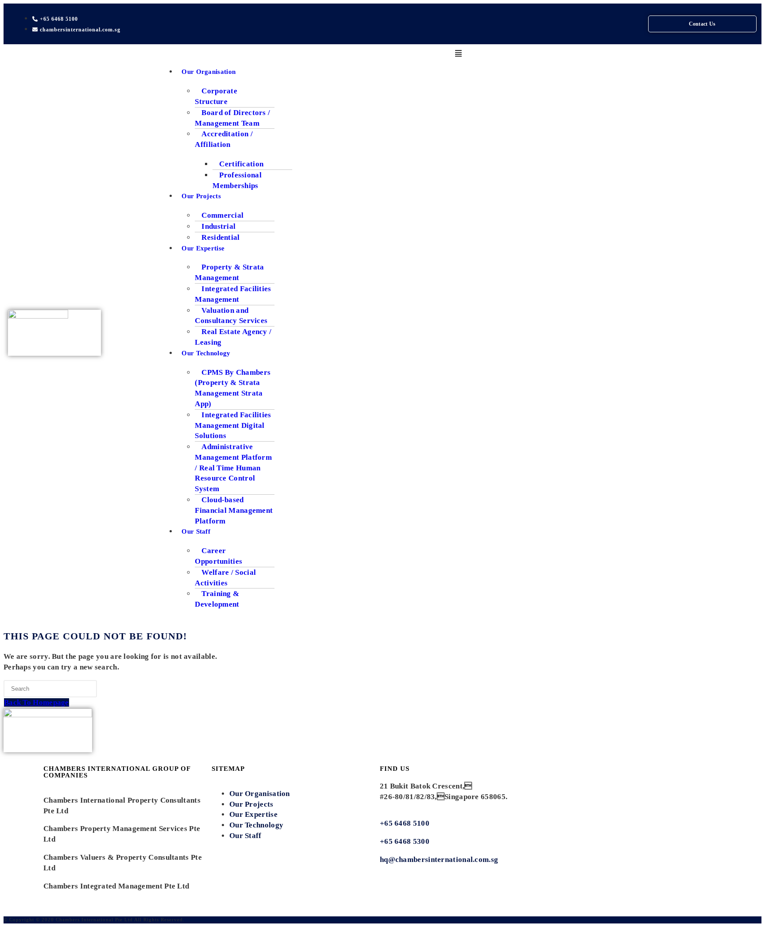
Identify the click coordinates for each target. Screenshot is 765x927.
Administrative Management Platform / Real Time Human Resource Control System (233, 467)
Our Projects (201, 196)
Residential (220, 237)
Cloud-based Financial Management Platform (234, 510)
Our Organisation (209, 71)
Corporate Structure (216, 96)
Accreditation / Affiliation (224, 139)
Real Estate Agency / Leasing (233, 336)
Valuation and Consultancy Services (231, 315)
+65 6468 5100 (404, 823)
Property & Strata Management (229, 272)
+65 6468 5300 (405, 841)
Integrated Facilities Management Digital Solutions (233, 425)
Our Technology (206, 353)
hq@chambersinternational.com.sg (439, 859)
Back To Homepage (36, 702)
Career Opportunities (218, 555)
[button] (458, 54)
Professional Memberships (237, 180)
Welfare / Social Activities (225, 577)
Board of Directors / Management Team (232, 117)
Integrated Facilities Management (233, 294)
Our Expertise (203, 248)
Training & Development (217, 598)
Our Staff (196, 531)
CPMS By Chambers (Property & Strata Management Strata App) (232, 388)
